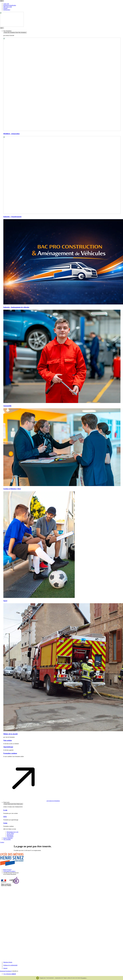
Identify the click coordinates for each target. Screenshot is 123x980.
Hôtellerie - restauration (11, 134)
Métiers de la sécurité (10, 734)
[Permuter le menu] (2, 1)
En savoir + (84, 978)
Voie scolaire (7, 740)
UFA (5, 816)
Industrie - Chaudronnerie (12, 216)
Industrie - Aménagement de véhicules (16, 307)
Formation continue (10, 753)
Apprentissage (8, 747)
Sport (5, 601)
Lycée (5, 810)
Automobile (7, 406)
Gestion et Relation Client (12, 489)
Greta (5, 823)
